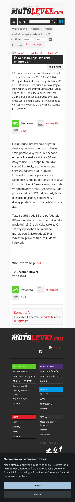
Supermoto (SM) (20, 398)
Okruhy (16, 426)
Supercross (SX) (20, 386)
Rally (15, 421)
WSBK (42, 399)
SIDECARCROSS (47, 366)
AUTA (15, 417)
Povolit (37, 485)
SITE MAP (44, 417)
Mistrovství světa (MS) (50, 376)
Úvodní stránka (19, 28)
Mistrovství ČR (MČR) (22, 381)
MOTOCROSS (19, 366)
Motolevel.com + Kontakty (48, 423)
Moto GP (44, 394)
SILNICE (43, 389)
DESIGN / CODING (48, 443)
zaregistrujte (21, 320)
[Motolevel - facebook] (61, 21)
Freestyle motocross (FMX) (22, 392)
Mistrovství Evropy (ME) (24, 376)
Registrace (17, 45)
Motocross (36, 28)
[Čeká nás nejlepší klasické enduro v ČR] (35, 53)
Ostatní (48, 28)
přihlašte (49, 317)
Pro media (45, 434)
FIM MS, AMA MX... (21, 371)
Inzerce (43, 429)
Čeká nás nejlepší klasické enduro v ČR (31, 34)
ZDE (39, 263)
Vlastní (37, 494)
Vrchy (15, 431)
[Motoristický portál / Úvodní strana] (37, 10)
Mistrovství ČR (46, 403)
